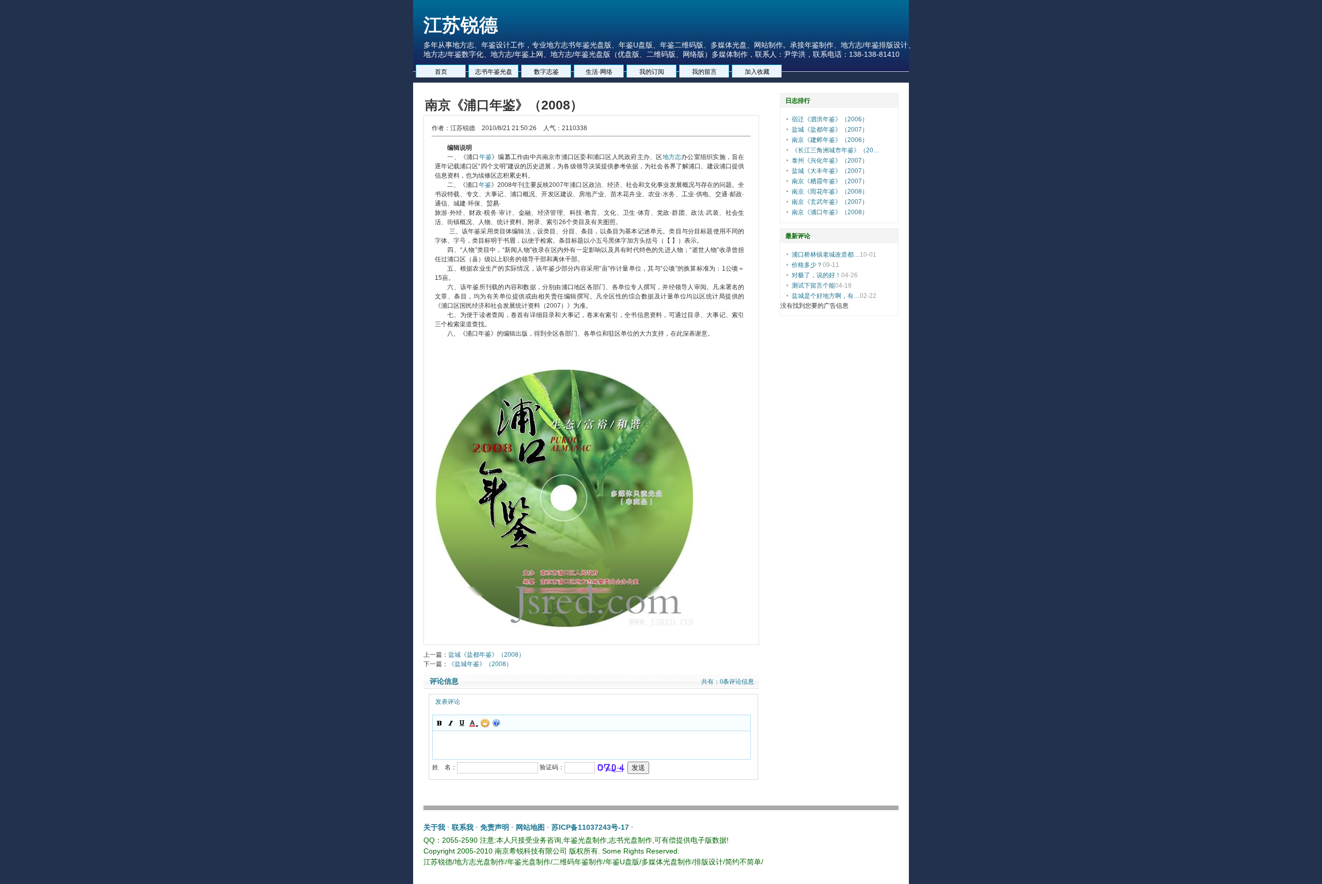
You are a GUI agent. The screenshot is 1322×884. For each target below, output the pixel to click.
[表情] (485, 723)
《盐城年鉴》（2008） (480, 664)
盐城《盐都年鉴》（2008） (486, 654)
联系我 (463, 827)
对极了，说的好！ (816, 275)
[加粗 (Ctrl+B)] (439, 723)
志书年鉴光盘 (493, 71)
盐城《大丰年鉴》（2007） (830, 171)
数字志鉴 (546, 71)
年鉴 (485, 157)
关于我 (434, 827)
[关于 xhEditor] (496, 723)
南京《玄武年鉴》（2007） (830, 202)
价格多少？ (807, 265)
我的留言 (704, 71)
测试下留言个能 (813, 285)
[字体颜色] (473, 723)
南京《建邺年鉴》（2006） (830, 140)
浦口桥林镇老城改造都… (826, 254)
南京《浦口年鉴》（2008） (830, 212)
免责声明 (494, 827)
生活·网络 (599, 71)
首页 (441, 71)
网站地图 (530, 827)
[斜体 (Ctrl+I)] (451, 723)
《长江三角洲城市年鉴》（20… (835, 150)
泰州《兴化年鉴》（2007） (830, 160)
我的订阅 (651, 71)
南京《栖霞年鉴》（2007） (830, 181)
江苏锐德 (460, 25)
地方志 (672, 157)
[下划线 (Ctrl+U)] (462, 723)
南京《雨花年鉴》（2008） (830, 191)
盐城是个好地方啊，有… (826, 295)
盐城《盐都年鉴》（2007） (830, 129)
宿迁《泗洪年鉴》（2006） (830, 119)
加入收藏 (757, 71)
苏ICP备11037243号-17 (590, 827)
